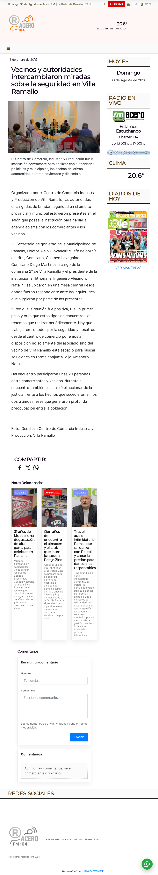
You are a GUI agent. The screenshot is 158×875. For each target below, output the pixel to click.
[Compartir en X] (28, 467)
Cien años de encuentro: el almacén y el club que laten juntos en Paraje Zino (53, 546)
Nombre (26, 673)
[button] (103, 4)
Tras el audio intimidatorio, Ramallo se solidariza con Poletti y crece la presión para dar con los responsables (84, 550)
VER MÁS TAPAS (128, 268)
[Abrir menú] (8, 48)
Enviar (79, 737)
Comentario (28, 690)
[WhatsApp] (128, 4)
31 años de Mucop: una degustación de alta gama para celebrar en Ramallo (24, 544)
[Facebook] (135, 4)
